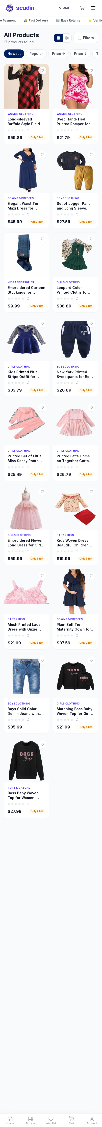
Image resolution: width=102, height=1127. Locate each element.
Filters (88, 38)
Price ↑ (58, 53)
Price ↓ (80, 53)
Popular (36, 53)
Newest (14, 53)
